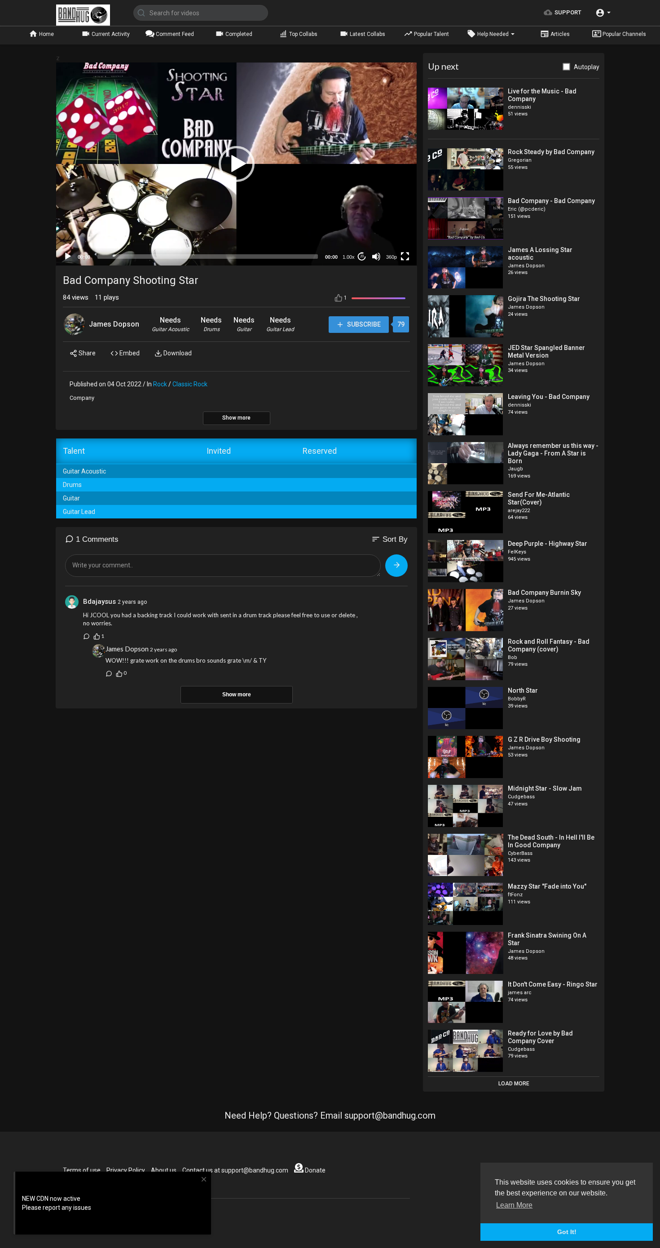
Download (177, 353)
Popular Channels (623, 34)
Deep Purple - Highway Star (547, 543)
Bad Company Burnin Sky (544, 592)
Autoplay (586, 67)
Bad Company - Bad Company (551, 200)
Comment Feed (174, 34)
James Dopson (114, 324)
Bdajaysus (99, 601)
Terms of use (82, 1170)
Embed (129, 353)
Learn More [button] (514, 1205)
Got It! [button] (566, 1231)
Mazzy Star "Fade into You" (547, 886)
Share (86, 353)
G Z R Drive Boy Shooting (544, 739)
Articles (559, 34)
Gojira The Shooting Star (544, 298)
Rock (160, 384)
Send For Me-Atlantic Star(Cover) (539, 498)
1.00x (349, 257)
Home (46, 34)
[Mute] (376, 256)
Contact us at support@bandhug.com (235, 1170)
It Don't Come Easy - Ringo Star (553, 984)
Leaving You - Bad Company (549, 396)
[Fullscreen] (404, 256)
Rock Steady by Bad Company (551, 151)
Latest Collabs (366, 34)
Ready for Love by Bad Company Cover (540, 1037)
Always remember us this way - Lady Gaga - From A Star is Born (553, 453)
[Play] (67, 256)
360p (391, 257)
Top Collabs (302, 34)
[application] (236, 164)
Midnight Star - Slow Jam (545, 788)
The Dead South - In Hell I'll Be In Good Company (551, 841)
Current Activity (110, 34)
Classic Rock (189, 384)
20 (362, 256)
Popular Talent (431, 34)
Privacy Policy (125, 1170)
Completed (238, 34)
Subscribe (363, 324)
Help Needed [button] (493, 34)
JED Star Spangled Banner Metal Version (546, 351)
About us (163, 1170)
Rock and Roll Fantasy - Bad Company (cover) (549, 645)
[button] (603, 13)
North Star (523, 690)
